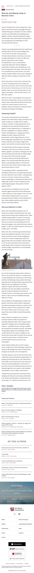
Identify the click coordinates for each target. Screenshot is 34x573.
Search (3, 537)
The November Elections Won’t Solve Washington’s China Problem (17, 475)
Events (3, 533)
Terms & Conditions (10, 563)
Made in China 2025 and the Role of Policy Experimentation (17, 404)
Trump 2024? (17, 455)
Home (3, 6)
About (3, 519)
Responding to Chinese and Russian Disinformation (17, 468)
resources (10, 22)
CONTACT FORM (17, 499)
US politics (4, 22)
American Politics (10, 6)
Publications (5, 528)
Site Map (26, 563)
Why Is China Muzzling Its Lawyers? (17, 417)
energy (14, 22)
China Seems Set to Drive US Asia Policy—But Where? (17, 448)
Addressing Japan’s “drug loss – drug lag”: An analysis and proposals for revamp (17, 425)
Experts (4, 524)
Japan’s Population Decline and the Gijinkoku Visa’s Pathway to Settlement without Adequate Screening (17, 432)
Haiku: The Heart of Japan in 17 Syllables (17, 411)
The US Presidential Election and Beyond (17, 462)
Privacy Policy (19, 563)
